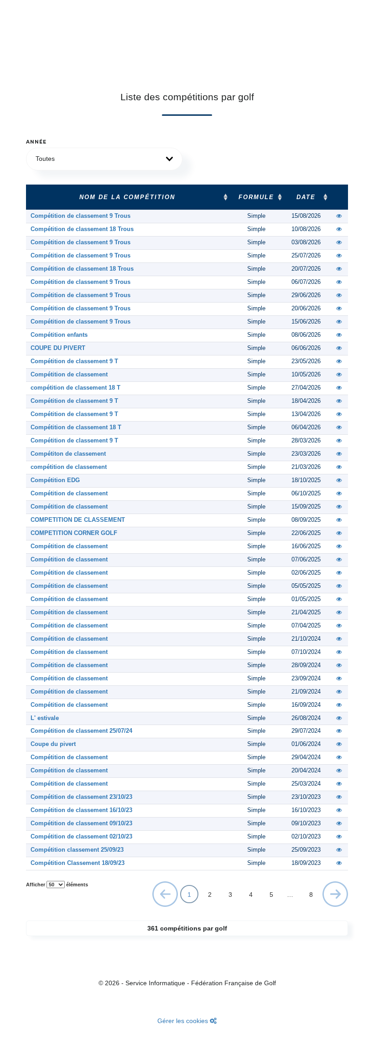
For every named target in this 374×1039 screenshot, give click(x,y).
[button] (104, 159)
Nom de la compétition (127, 197)
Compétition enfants (59, 335)
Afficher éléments (57, 884)
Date (306, 197)
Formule (256, 197)
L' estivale (45, 718)
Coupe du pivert (53, 744)
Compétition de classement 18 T (76, 427)
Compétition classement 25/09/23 (77, 850)
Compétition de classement (69, 374)
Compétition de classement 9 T (74, 361)
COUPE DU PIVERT (58, 348)
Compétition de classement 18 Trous (82, 229)
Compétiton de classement (68, 454)
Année (36, 142)
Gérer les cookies (183, 1020)
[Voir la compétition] (339, 216)
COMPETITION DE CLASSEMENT (78, 520)
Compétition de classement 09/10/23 (81, 823)
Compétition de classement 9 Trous (80, 216)
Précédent (165, 896)
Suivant (335, 893)
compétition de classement (69, 467)
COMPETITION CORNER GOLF (74, 533)
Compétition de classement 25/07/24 (81, 731)
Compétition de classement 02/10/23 (81, 836)
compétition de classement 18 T (75, 388)
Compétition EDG (55, 480)
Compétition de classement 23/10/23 (81, 797)
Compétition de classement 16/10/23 (81, 810)
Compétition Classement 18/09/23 (78, 863)
